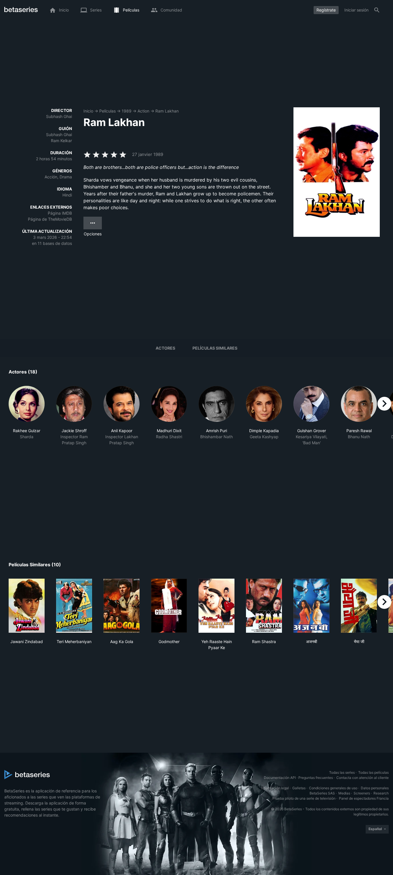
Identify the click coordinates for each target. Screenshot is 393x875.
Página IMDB (60, 213)
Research (381, 793)
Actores (165, 348)
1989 (126, 110)
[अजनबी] (311, 606)
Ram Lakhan (167, 110)
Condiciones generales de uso (333, 788)
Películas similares (214, 348)
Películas (107, 110)
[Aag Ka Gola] (122, 606)
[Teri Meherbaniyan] (74, 606)
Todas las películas (373, 772)
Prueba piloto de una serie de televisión (303, 798)
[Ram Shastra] (264, 606)
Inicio (88, 110)
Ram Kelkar (61, 140)
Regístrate (326, 9)
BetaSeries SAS (322, 793)
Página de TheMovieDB (50, 219)
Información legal (275, 788)
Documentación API (280, 777)
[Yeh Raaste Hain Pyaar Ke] (216, 606)
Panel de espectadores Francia (364, 798)
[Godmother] (169, 606)
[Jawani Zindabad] (27, 606)
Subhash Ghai (59, 116)
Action (143, 110)
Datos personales (375, 788)
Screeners (362, 793)
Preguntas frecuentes (315, 777)
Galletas (299, 788)
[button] (27, 419)
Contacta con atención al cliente (362, 777)
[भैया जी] (359, 606)
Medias (344, 793)
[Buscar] (376, 10)
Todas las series (342, 772)
